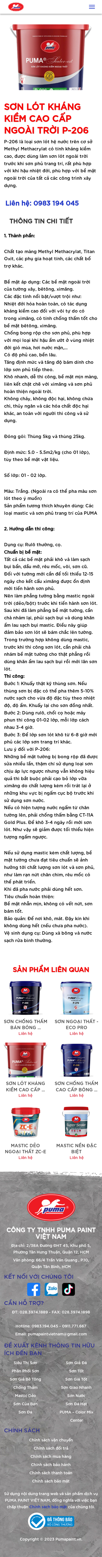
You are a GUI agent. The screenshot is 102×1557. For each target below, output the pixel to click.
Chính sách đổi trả (51, 1447)
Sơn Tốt (76, 1370)
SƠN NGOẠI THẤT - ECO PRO (76, 1024)
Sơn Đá (25, 1411)
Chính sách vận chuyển (51, 1439)
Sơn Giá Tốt (76, 1378)
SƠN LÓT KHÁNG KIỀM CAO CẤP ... (25, 1086)
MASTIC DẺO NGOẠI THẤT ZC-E (25, 1148)
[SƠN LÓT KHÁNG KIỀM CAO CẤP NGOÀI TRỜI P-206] (25, 1059)
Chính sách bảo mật (51, 1480)
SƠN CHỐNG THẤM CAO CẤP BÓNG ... (76, 1086)
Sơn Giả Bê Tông (25, 1378)
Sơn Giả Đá (76, 1362)
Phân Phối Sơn (25, 1370)
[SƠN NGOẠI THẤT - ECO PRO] (77, 997)
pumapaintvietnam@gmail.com (57, 1333)
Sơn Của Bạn (25, 1403)
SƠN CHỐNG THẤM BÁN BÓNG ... (25, 1024)
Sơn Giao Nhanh (76, 1387)
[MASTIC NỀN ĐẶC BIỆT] (77, 1121)
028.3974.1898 (76, 1311)
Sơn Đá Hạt (76, 1403)
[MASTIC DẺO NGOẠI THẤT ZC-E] (25, 1121)
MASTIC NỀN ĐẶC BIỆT (76, 1148)
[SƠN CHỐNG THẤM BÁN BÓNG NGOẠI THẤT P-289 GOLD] (25, 997)
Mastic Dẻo (25, 1395)
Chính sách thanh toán (50, 1472)
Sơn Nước (76, 1395)
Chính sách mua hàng (50, 1456)
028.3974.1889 (34, 1311)
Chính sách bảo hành (51, 1464)
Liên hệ (25, 1033)
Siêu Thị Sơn (25, 1362)
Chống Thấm (25, 1387)
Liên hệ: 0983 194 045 (42, 202)
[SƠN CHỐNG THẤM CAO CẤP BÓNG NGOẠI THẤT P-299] (77, 1059)
